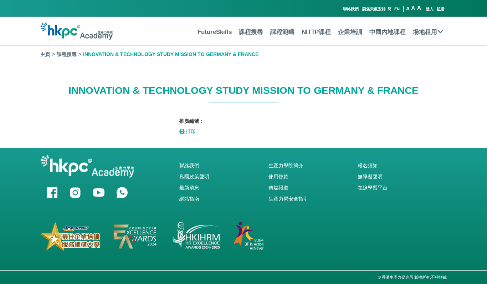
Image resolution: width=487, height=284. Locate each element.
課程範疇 (282, 32)
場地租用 (425, 32)
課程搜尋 (251, 32)
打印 (190, 131)
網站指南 (189, 199)
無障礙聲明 (370, 176)
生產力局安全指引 (288, 199)
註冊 (441, 9)
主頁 (45, 54)
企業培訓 (350, 32)
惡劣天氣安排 (374, 9)
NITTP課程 (316, 32)
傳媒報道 (278, 188)
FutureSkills (215, 32)
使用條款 (278, 176)
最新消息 (189, 188)
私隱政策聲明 (194, 176)
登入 (430, 9)
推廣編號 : (191, 121)
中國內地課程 (387, 32)
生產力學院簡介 (285, 165)
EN (397, 9)
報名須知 (368, 165)
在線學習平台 (373, 188)
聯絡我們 (351, 9)
